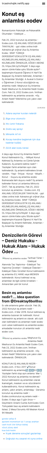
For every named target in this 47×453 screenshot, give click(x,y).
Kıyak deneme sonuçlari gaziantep (23, 433)
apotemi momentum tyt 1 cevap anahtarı (20, 421)
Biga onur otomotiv (15, 118)
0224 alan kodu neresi (17, 148)
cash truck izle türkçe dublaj (15, 424)
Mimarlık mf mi (13, 134)
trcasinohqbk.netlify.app (15, 3)
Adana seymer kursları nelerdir (21, 113)
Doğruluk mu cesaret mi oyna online (24, 438)
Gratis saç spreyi (14, 129)
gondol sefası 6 (9, 418)
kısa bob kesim (9, 430)
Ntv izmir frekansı (15, 124)
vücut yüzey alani (10, 427)
